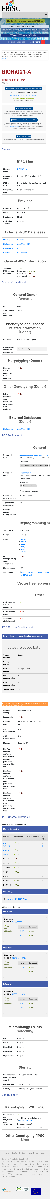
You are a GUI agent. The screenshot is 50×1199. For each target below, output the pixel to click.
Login (43, 1153)
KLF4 (23, 544)
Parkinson (26, 30)
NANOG (6, 850)
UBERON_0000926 (19, 958)
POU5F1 (24, 539)
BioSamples (8, 244)
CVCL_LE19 (21, 248)
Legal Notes (33, 1153)
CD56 (22, 971)
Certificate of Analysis (24, 136)
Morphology (8, 891)
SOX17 (22, 935)
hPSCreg (7, 240)
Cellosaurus (8, 248)
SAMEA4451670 (23, 429)
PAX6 (22, 1003)
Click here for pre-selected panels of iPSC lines (25, 21)
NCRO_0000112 (18, 922)
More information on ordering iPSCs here (24, 95)
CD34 (22, 967)
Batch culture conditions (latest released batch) (22, 636)
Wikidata (7, 253)
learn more (35, 42)
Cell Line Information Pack (24, 108)
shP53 (23, 552)
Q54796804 (22, 253)
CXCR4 (22, 931)
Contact (15, 1153)
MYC (23, 547)
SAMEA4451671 (23, 244)
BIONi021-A (22, 169)
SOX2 (23, 542)
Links (23, 1153)
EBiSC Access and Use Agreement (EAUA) (24, 120)
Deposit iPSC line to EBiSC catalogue (26, 35)
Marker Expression (11, 829)
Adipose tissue (25, 473)
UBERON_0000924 (19, 994)
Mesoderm (7, 948)
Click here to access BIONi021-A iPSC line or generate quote (24, 88)
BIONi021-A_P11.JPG (27, 1120)
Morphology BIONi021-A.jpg (16, 899)
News (7, 1153)
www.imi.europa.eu (9, 1177)
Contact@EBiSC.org (8, 58)
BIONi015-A (20, 30)
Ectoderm (7, 984)
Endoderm (7, 912)
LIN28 (23, 549)
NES (21, 1008)
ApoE (31, 30)
